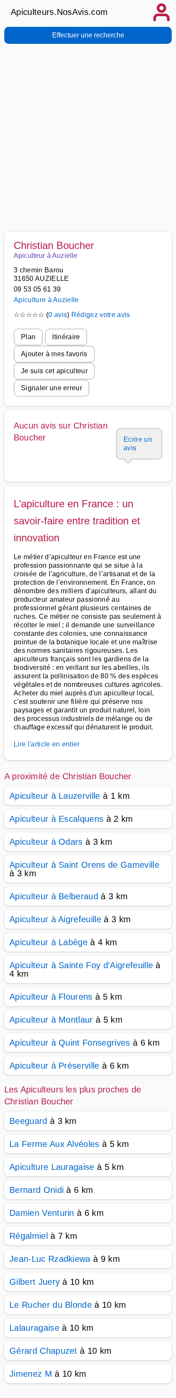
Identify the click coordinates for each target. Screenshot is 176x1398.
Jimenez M (30, 1373)
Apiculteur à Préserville (54, 1065)
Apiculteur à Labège (48, 942)
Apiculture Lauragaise (51, 1167)
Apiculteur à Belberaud (53, 896)
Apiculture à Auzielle (46, 299)
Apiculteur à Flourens (51, 996)
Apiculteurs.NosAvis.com (59, 12)
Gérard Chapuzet (43, 1350)
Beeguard (28, 1121)
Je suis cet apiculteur (54, 371)
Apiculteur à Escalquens (56, 818)
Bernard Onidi (36, 1190)
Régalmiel (28, 1236)
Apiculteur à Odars (46, 841)
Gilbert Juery (34, 1282)
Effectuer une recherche (88, 35)
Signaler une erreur (51, 388)
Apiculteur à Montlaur (51, 1019)
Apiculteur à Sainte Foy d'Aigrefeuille (81, 965)
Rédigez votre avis (100, 314)
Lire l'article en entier (47, 744)
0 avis (57, 314)
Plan (28, 336)
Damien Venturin (41, 1213)
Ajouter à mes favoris (54, 353)
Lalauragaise (34, 1327)
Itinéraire (66, 336)
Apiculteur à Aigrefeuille (55, 919)
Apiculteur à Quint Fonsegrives (69, 1042)
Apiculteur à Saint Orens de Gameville (84, 864)
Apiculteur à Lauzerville (54, 795)
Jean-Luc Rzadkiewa (50, 1259)
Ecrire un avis (137, 444)
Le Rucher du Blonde (50, 1304)
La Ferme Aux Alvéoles (54, 1144)
